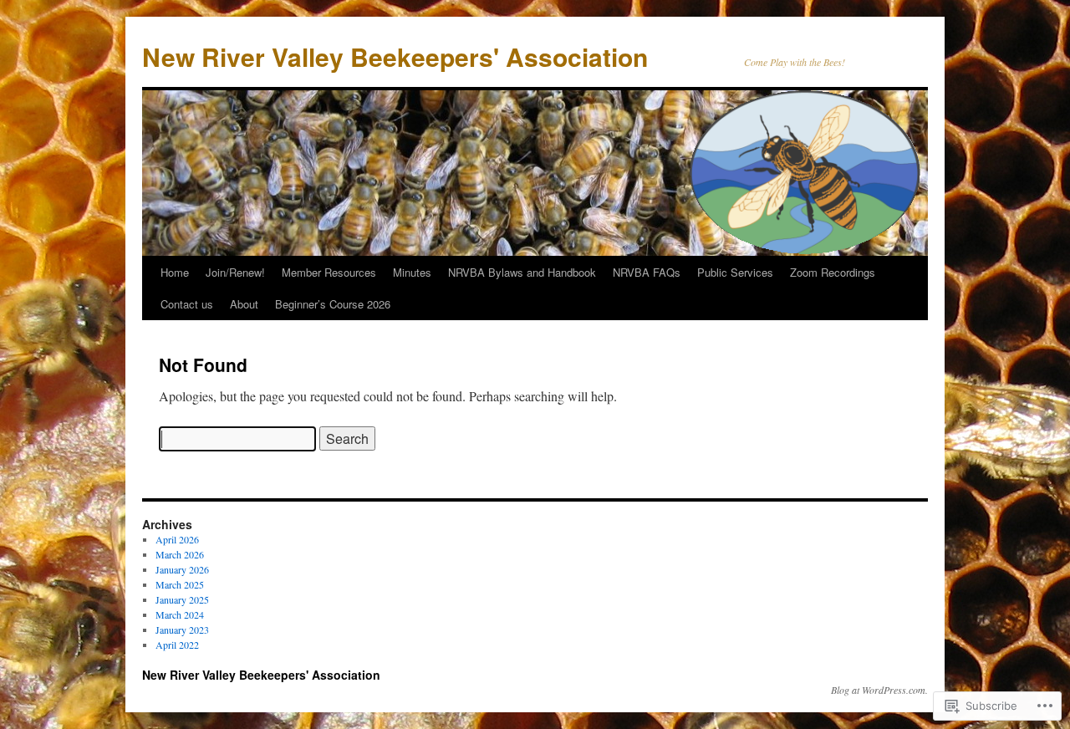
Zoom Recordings (832, 272)
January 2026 (182, 569)
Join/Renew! (235, 272)
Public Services (735, 272)
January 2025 (182, 599)
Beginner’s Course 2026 (332, 304)
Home (174, 272)
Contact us (186, 304)
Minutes (412, 272)
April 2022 (177, 644)
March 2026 (179, 554)
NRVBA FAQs (646, 272)
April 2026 (177, 539)
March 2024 (179, 614)
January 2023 (182, 629)
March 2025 (179, 584)
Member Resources (329, 272)
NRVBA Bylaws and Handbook (522, 272)
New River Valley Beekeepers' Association (395, 56)
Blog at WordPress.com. (879, 689)
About (244, 304)
